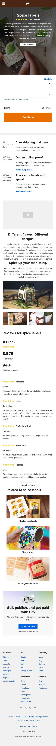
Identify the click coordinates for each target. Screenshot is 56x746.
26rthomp (7, 431)
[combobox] (28, 83)
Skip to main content (2, 2)
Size (6, 79)
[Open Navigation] (3, 3)
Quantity (8, 90)
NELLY (5, 386)
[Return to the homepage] (28, 3)
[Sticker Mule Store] (21, 707)
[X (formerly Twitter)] (26, 707)
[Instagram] (30, 707)
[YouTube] (35, 707)
